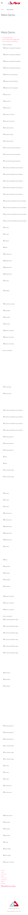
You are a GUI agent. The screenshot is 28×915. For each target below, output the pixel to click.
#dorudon (3, 870)
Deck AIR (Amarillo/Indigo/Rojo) (11, 39)
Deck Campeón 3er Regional (10, 41)
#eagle (2, 872)
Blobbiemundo (8, 886)
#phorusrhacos (4, 877)
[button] (2, 3)
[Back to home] (14, 3)
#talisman (3, 881)
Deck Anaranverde (7, 37)
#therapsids (3, 883)
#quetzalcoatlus (4, 879)
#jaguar (2, 875)
